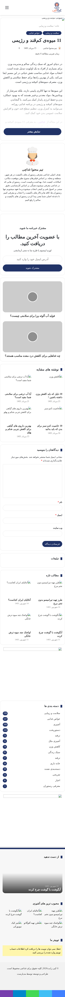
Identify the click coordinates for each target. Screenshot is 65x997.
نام (60, 502)
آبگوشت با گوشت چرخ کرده (45, 889)
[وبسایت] (35, 205)
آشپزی (56, 724)
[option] (32, 877)
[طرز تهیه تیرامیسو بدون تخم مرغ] (48, 588)
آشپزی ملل (54, 741)
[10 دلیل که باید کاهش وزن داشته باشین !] (48, 383)
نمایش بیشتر (33, 131)
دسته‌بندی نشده (52, 769)
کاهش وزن (54, 746)
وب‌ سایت (57, 528)
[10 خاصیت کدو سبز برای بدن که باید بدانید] (48, 414)
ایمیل (58, 515)
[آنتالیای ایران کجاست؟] (17, 588)
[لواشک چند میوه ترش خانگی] (17, 621)
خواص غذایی (34, 33)
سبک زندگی (54, 752)
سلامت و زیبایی (46, 26)
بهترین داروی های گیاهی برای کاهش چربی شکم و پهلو (18, 429)
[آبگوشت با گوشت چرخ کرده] (48, 621)
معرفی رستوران (51, 786)
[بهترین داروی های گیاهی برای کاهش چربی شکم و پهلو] (17, 414)
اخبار (57, 780)
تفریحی (56, 774)
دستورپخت (54, 730)
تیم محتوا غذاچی (50, 48)
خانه (57, 26)
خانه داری (55, 763)
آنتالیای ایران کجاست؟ (19, 600)
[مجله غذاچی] (57, 7)
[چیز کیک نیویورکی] (12, 926)
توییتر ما (54, 940)
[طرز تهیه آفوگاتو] (32, 926)
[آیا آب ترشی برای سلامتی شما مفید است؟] (17, 383)
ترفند (57, 735)
